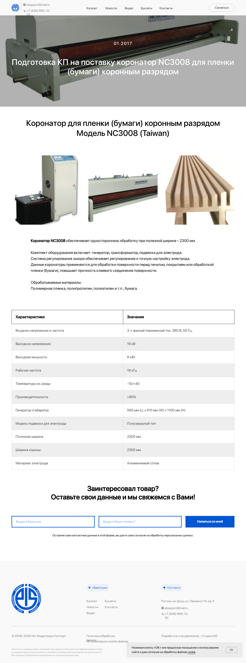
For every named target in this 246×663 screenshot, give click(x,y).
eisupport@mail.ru (38, 5)
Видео (129, 8)
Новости (111, 8)
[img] (15, 8)
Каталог (91, 8)
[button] (221, 8)
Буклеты (146, 8)
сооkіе (191, 652)
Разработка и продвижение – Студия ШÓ (189, 636)
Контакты (166, 8)
